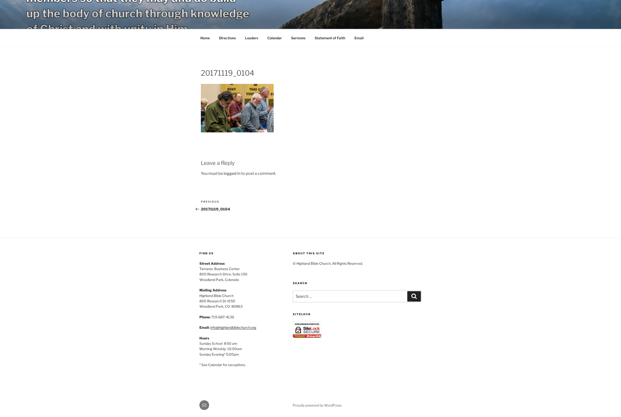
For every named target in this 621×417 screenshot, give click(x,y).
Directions (227, 38)
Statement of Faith (330, 38)
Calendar (274, 38)
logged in (232, 173)
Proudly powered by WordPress (317, 405)
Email (359, 38)
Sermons (298, 38)
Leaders (251, 38)
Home (205, 38)
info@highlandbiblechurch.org (233, 327)
